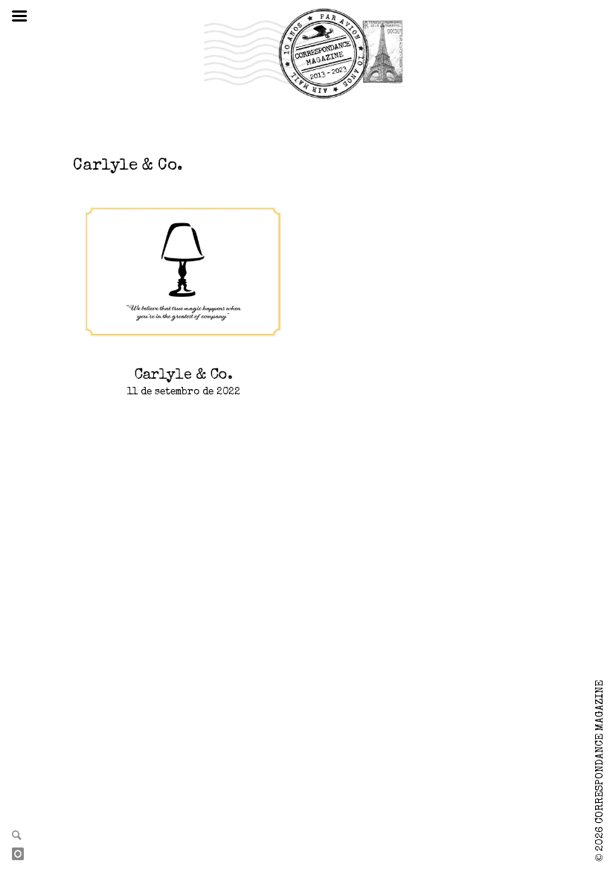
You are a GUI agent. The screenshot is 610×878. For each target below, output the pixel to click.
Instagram (24, 855)
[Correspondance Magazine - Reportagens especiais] (304, 53)
